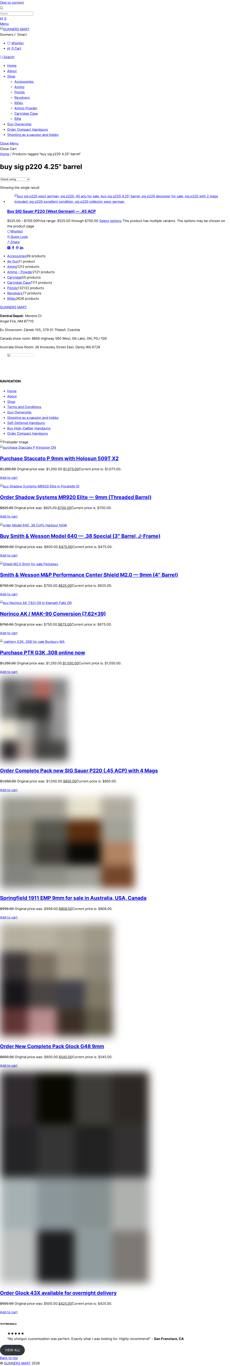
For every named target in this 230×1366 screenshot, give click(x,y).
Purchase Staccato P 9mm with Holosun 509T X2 (59, 458)
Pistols (19, 92)
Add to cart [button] (9, 478)
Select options (110, 221)
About (12, 71)
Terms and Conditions (24, 407)
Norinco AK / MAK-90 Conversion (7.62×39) (53, 614)
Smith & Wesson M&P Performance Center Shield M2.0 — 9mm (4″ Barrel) (89, 575)
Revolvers (22, 98)
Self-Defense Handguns (26, 423)
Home (12, 66)
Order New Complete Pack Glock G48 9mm (52, 1046)
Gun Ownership (19, 124)
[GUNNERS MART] (15, 29)
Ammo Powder (25, 108)
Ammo (19, 87)
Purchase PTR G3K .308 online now (42, 653)
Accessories (24, 82)
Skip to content (12, 2)
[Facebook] (14, 247)
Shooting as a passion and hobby (33, 135)
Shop (11, 76)
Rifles (18, 103)
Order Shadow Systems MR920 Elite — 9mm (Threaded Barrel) (75, 497)
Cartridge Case (26, 113)
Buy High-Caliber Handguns (28, 428)
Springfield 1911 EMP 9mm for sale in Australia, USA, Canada (73, 898)
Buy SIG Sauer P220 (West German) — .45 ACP (51, 211)
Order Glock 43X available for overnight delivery (58, 1293)
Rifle (17, 119)
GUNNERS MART (17, 1363)
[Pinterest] (18, 247)
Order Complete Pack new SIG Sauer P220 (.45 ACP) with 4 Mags (79, 771)
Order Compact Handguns (27, 129)
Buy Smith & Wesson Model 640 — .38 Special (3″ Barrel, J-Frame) (80, 536)
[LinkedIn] (21, 247)
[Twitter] (9, 247)
